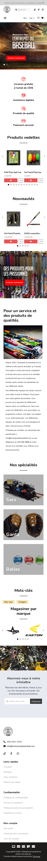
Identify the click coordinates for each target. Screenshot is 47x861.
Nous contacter (10, 777)
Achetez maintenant (16, 58)
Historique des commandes (16, 833)
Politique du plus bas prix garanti (18, 807)
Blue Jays (8, 602)
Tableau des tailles (12, 782)
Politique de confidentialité (16, 797)
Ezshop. (36, 856)
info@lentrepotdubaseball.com (21, 746)
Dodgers (22, 602)
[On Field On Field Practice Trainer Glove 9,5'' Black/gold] (13, 219)
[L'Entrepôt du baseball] (7, 12)
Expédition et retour (13, 813)
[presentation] (2, 156)
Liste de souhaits (11, 838)
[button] (4, 64)
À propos (8, 766)
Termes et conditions (13, 802)
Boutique (8, 772)
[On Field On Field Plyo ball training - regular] (33, 157)
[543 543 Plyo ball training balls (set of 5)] (13, 157)
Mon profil (8, 828)
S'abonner (36, 701)
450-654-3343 (14, 741)
